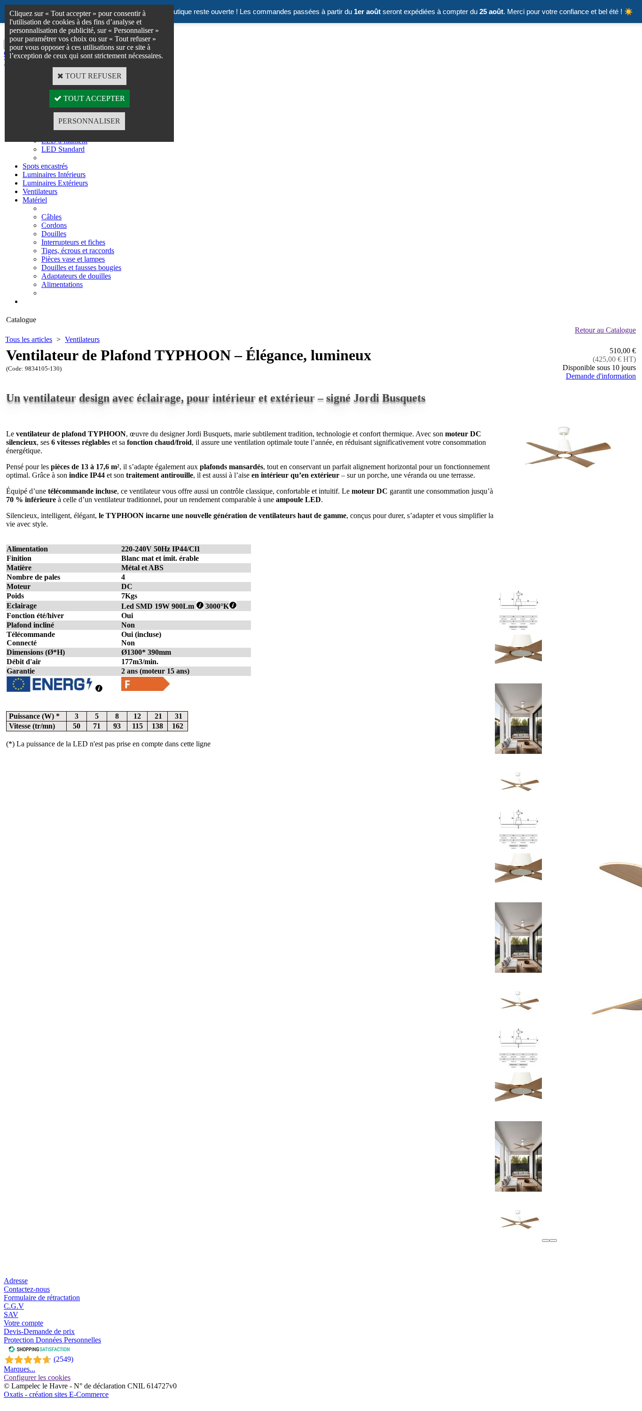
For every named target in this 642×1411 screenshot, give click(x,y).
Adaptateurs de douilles (76, 276)
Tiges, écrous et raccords (77, 251)
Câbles (51, 217)
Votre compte (23, 1323)
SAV (11, 1314)
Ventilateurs (40, 191)
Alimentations (62, 284)
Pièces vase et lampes (73, 259)
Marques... (19, 1369)
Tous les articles (28, 339)
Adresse (16, 1281)
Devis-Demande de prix (39, 1331)
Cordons (54, 225)
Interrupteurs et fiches (73, 242)
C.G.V (14, 1306)
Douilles (53, 234)
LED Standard (63, 149)
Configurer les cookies (37, 1377)
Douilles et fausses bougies (81, 267)
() (63, 1359)
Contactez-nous (27, 1289)
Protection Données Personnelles (52, 1340)
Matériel (35, 200)
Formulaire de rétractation (42, 1298)
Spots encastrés (45, 166)
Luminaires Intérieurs (54, 174)
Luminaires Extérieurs (55, 183)
